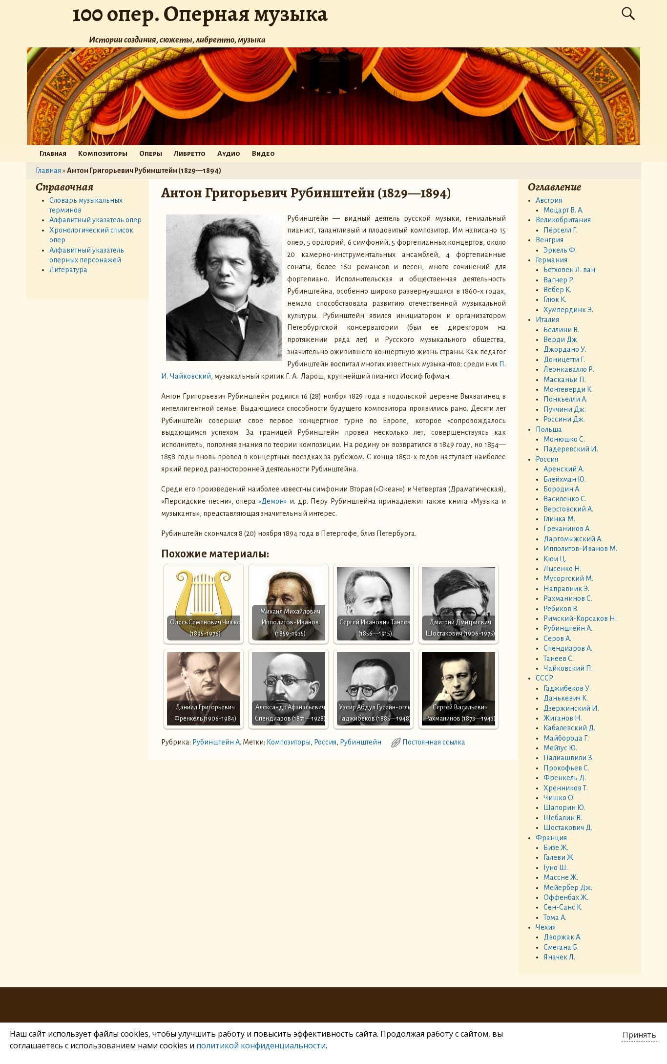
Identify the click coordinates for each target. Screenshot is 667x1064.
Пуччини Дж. (564, 409)
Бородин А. (562, 489)
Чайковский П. (568, 668)
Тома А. (554, 917)
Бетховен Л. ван (569, 270)
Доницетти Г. (564, 359)
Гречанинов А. (567, 528)
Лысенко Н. (562, 569)
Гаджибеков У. (567, 688)
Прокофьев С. (566, 768)
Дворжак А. (562, 937)
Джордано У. (564, 349)
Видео (263, 153)
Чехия (546, 927)
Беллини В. (561, 330)
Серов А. (557, 638)
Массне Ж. (560, 877)
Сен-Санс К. (563, 907)
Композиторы (102, 153)
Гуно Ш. (555, 868)
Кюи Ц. (554, 559)
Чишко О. (559, 798)
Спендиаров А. (567, 648)
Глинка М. (559, 519)
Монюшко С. (564, 439)
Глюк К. (554, 299)
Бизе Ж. (555, 847)
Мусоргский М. (568, 578)
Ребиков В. (561, 609)
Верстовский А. (568, 509)
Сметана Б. (561, 947)
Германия (551, 260)
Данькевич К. (565, 698)
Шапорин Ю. (564, 807)
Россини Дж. (564, 419)
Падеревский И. (570, 449)
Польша (549, 429)
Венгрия (549, 240)
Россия (325, 742)
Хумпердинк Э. (568, 310)
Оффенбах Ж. (565, 897)
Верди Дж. (561, 339)
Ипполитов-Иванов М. (580, 549)
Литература (68, 270)
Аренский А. (563, 469)
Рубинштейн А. (216, 742)
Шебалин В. (562, 818)
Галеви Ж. (559, 857)
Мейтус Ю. (560, 748)
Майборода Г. (566, 738)
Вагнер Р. (559, 280)
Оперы (150, 153)
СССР (544, 678)
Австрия (549, 200)
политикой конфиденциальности (261, 1045)
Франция (551, 838)
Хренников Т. (565, 788)
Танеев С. (558, 658)
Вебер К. (557, 290)
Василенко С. (564, 499)
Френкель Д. (564, 778)
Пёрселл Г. (560, 230)
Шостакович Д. (567, 827)
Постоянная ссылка (433, 742)
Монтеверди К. (568, 389)
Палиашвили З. (568, 758)
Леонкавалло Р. (568, 369)
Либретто (190, 153)
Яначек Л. (559, 957)
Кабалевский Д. (569, 728)
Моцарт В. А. (563, 210)
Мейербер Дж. (567, 888)
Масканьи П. (564, 379)
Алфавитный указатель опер (95, 220)
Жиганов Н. (562, 718)
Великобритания (563, 220)
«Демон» (272, 501)
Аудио (228, 153)
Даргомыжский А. (573, 539)
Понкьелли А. (565, 399)
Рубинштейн (360, 742)
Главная (53, 153)
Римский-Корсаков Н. (580, 618)
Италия (547, 319)
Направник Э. (566, 589)
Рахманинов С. (567, 598)
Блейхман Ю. (564, 479)
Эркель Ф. (560, 250)
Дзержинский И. (571, 708)
